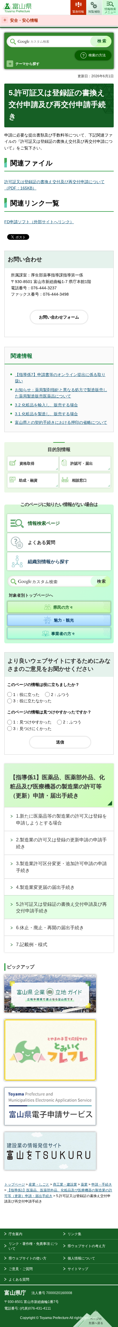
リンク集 (74, 1234)
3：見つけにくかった (32, 728)
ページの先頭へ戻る (92, 1318)
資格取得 (26, 463)
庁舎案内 (15, 1234)
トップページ (14, 1184)
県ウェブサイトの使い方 (27, 1258)
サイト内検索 (13, 41)
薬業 (84, 1184)
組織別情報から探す (48, 561)
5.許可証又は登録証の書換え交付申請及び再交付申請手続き (61, 907)
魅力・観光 (64, 620)
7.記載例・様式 (31, 944)
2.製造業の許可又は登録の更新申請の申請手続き (61, 843)
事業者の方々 (63, 633)
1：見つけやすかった (32, 722)
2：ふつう (60, 694)
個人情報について (81, 1258)
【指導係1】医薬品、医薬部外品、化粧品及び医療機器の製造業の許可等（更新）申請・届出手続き (57, 786)
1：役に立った (26, 694)
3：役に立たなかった (32, 701)
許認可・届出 (81, 463)
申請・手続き (101, 1184)
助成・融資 (28, 480)
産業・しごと (39, 1184)
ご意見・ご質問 (21, 1269)
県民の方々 (63, 607)
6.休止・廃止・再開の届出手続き (50, 927)
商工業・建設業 (65, 1184)
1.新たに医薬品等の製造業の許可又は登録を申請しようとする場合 (61, 819)
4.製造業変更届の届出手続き (45, 887)
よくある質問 (41, 542)
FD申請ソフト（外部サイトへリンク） (39, 221)
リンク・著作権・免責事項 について (33, 1246)
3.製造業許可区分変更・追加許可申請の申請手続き (61, 867)
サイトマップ (78, 1269)
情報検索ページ (44, 523)
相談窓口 (79, 480)
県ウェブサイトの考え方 (86, 1246)
